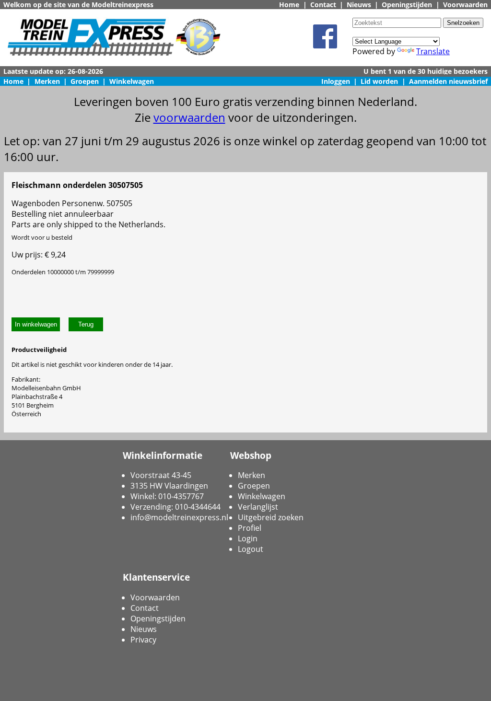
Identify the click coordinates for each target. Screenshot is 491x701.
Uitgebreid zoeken (271, 517)
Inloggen (335, 81)
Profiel (249, 528)
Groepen (84, 81)
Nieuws (359, 4)
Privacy (143, 639)
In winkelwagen (36, 324)
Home (289, 4)
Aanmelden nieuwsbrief (448, 81)
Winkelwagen (131, 81)
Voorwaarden (465, 4)
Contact (323, 4)
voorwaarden (189, 117)
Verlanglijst (258, 507)
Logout (250, 549)
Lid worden (379, 81)
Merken (47, 81)
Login (247, 538)
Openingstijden (407, 4)
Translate (433, 51)
